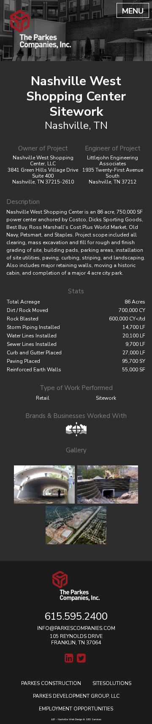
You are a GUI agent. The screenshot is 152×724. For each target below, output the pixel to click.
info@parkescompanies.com (76, 628)
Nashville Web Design (70, 719)
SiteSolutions (111, 683)
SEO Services (93, 719)
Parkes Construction (51, 683)
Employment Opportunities (76, 708)
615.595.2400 (76, 616)
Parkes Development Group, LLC (76, 696)
